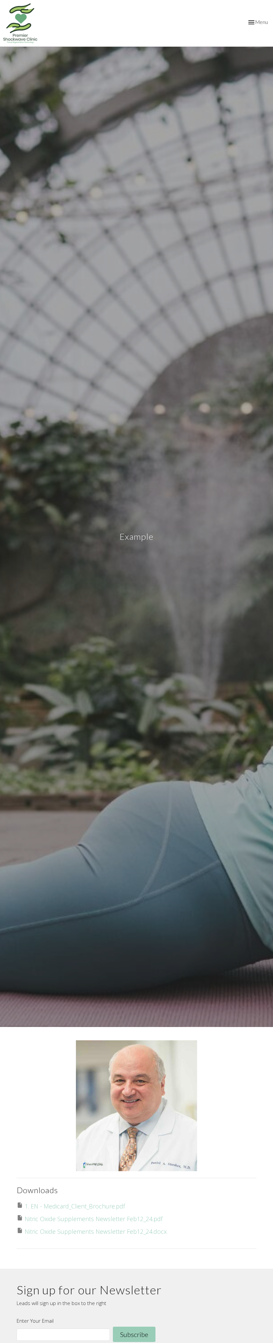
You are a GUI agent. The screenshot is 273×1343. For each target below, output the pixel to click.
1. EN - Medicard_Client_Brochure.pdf (75, 1206)
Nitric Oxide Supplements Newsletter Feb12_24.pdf (93, 1219)
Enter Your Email (35, 1320)
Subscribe (134, 1334)
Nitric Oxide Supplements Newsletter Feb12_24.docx (96, 1231)
